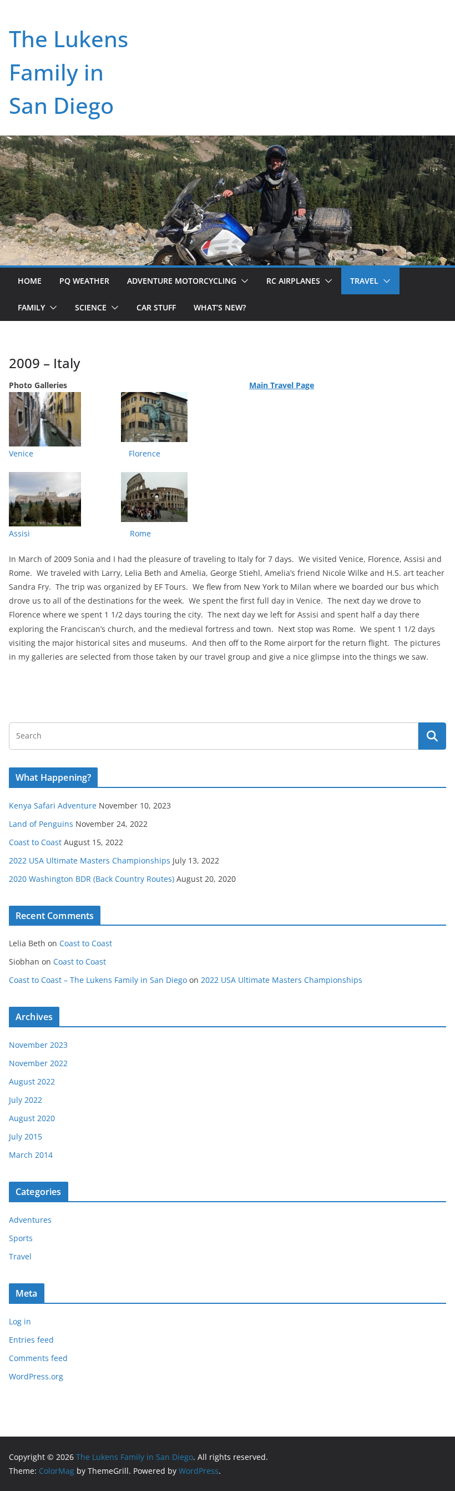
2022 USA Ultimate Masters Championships (89, 860)
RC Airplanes (293, 280)
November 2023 (38, 1045)
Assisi (19, 533)
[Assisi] (45, 479)
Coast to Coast (35, 842)
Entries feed (31, 1339)
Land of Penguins (41, 824)
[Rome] (154, 479)
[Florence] (174, 399)
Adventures (30, 1219)
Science (91, 307)
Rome (140, 533)
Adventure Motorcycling (181, 280)
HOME (30, 280)
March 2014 (31, 1154)
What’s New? (220, 307)
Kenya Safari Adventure (53, 805)
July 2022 (25, 1100)
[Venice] (45, 399)
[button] (242, 281)
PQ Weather (84, 280)
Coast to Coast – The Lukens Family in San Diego (98, 980)
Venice (21, 453)
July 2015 (25, 1136)
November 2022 (38, 1063)
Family (31, 307)
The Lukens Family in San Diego (68, 72)
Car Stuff (156, 307)
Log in (20, 1321)
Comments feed (38, 1358)
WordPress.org (36, 1376)
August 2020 (32, 1118)
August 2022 (32, 1081)
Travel (364, 280)
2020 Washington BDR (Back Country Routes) (91, 878)
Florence (144, 453)
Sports (21, 1238)
